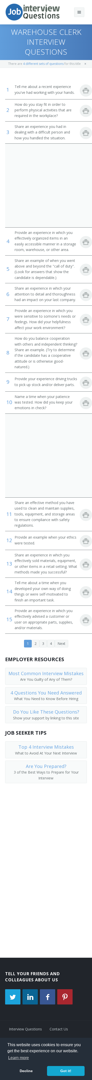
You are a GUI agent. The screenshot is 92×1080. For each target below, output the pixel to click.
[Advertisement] (46, 185)
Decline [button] (26, 1071)
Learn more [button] (18, 1058)
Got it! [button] (65, 1071)
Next (61, 643)
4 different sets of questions (43, 64)
